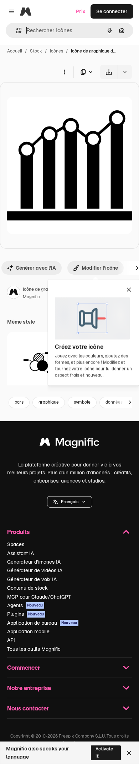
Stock (36, 51)
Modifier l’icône (100, 268)
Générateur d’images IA (34, 562)
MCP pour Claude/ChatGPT (39, 597)
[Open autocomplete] (16, 30)
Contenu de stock (27, 588)
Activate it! (104, 752)
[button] (69, 502)
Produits (18, 531)
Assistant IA (20, 553)
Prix (81, 11)
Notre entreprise (29, 687)
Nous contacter (28, 708)
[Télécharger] (109, 72)
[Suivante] (129, 402)
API (11, 640)
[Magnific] (69, 443)
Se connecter (112, 11)
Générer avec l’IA (36, 268)
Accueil (14, 51)
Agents (25, 605)
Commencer (23, 667)
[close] (129, 290)
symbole (82, 402)
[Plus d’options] (64, 72)
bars (19, 402)
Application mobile (28, 631)
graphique (48, 402)
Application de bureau (42, 623)
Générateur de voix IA (32, 579)
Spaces (15, 544)
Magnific (31, 297)
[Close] (129, 753)
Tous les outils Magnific (34, 649)
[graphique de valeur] (38, 363)
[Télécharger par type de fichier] (87, 72)
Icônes (56, 51)
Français (69, 502)
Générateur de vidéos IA (34, 570)
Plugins (25, 614)
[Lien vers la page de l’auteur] (13, 293)
